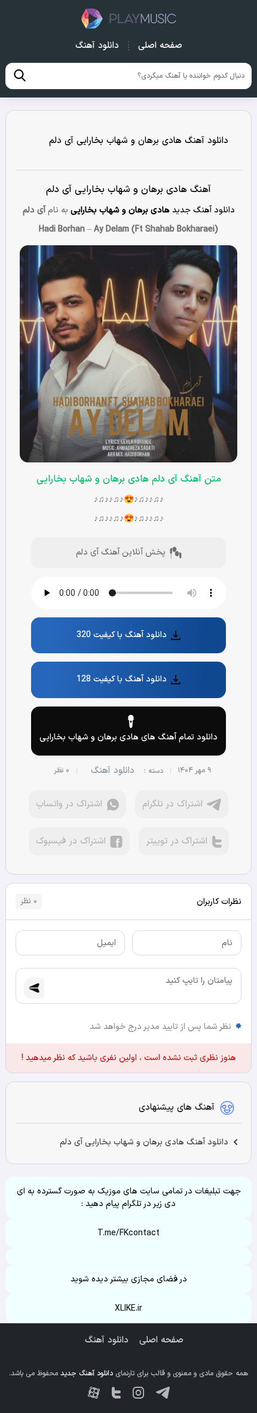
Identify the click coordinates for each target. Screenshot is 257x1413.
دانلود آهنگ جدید (128, 18)
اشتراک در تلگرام (172, 804)
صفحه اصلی (160, 46)
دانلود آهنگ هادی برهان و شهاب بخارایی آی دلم (138, 141)
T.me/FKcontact (128, 1233)
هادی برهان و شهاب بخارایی (120, 210)
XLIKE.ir (128, 1308)
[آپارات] (94, 1393)
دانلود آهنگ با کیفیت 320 (122, 635)
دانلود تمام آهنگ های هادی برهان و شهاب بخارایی (128, 737)
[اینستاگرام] (138, 1393)
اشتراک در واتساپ (69, 804)
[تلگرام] (163, 1393)
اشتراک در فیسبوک (71, 841)
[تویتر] (116, 1393)
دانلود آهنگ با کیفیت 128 (122, 679)
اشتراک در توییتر (176, 841)
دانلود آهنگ (97, 46)
